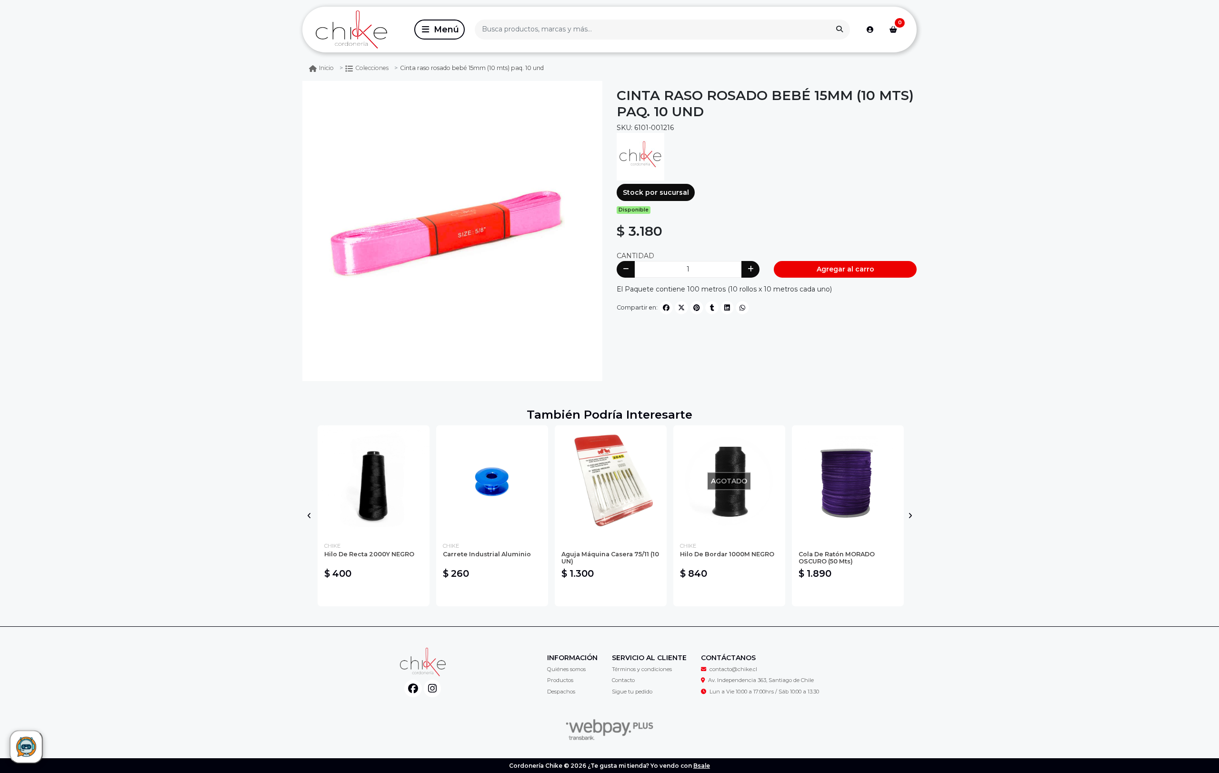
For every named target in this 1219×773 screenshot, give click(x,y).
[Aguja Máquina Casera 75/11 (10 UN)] (611, 481)
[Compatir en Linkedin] (727, 307)
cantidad (635, 255)
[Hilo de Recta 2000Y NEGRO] (374, 481)
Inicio (326, 67)
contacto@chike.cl (733, 669)
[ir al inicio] (422, 662)
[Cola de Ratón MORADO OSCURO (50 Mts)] (848, 481)
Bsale (701, 765)
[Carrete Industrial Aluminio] (492, 481)
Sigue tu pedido (632, 691)
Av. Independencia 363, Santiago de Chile (761, 680)
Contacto (623, 680)
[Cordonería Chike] (357, 30)
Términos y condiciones (642, 669)
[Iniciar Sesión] (870, 30)
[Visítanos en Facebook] (413, 688)
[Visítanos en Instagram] (432, 688)
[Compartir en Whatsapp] (742, 307)
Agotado (729, 594)
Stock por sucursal (656, 192)
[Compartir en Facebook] (666, 307)
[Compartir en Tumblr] (712, 307)
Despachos (561, 691)
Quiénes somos (566, 669)
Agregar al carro (845, 269)
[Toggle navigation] (439, 30)
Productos (560, 680)
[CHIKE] (640, 156)
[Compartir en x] (681, 307)
